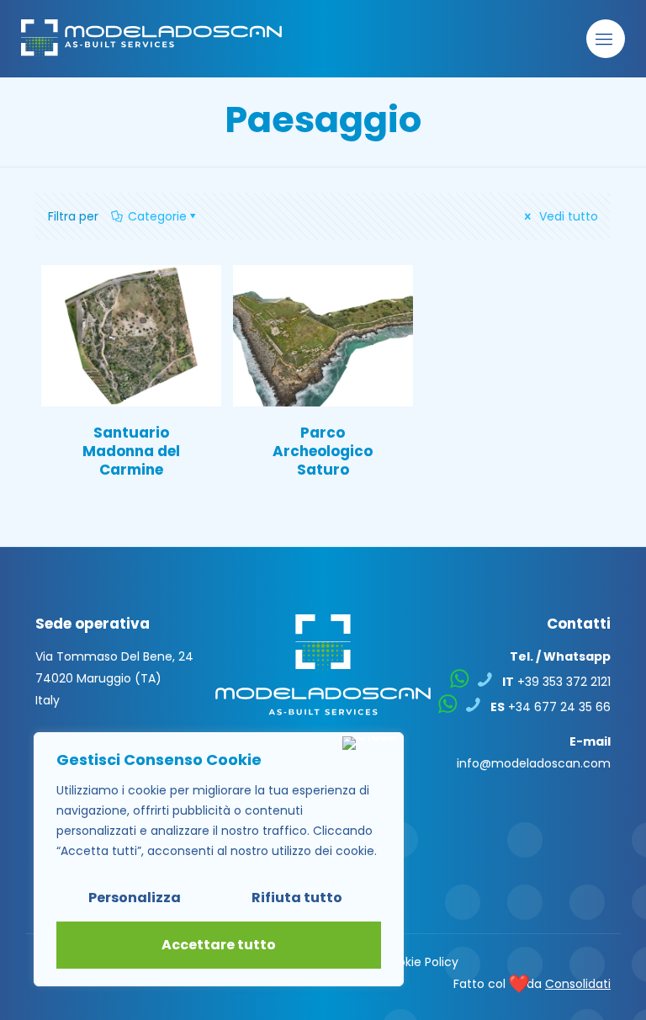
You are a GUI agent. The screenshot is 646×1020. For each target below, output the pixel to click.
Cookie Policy (419, 962)
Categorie (157, 216)
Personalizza (134, 897)
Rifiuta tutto (297, 897)
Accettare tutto (219, 944)
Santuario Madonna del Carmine (131, 451)
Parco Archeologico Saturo (323, 451)
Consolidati (578, 983)
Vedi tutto (567, 216)
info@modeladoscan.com (534, 763)
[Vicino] (369, 743)
